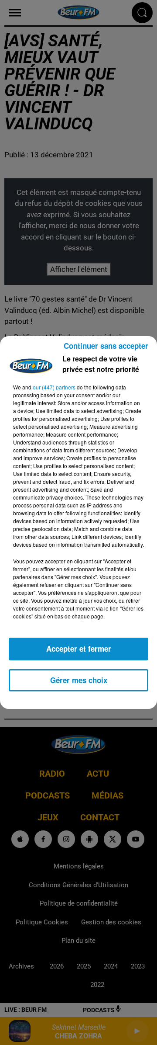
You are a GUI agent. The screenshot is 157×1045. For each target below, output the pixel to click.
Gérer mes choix (78, 680)
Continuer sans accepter (106, 345)
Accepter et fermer (78, 648)
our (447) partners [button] (54, 387)
